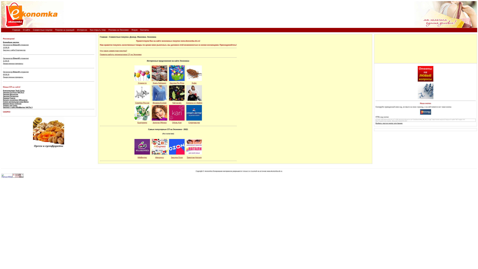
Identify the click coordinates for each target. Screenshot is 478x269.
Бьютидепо (142, 123)
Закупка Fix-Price (177, 83)
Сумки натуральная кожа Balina (16, 102)
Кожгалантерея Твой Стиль (14, 91)
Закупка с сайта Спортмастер (14, 50)
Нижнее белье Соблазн (12, 104)
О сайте (26, 30)
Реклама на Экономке (118, 30)
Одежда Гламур (9, 98)
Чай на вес (176, 103)
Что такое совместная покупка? (113, 51)
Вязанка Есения (159, 103)
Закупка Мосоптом (10, 94)
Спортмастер (194, 123)
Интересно (82, 30)
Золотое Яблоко (160, 123)
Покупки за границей (64, 30)
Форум (134, 30)
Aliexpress (159, 158)
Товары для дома (10, 105)
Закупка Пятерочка (10, 96)
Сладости (142, 83)
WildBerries (142, 158)
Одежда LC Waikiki (194, 103)
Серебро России (142, 103)
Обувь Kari (176, 123)
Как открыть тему (98, 30)
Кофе (194, 83)
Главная (16, 30)
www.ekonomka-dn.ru (274, 171)
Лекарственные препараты (13, 64)
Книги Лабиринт (159, 83)
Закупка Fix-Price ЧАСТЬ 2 (13, 92)
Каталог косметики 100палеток (15, 100)
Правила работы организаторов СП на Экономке (121, 55)
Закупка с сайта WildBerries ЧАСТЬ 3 (17, 107)
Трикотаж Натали (194, 158)
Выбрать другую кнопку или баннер (389, 123)
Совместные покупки (42, 30)
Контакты (144, 30)
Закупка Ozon (177, 158)
